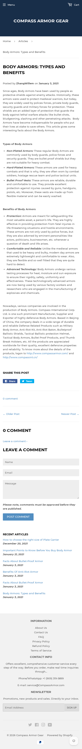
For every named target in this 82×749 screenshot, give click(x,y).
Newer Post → (70, 413)
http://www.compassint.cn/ (20, 357)
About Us (41, 627)
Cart (76, 4)
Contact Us (41, 632)
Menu (11, 4)
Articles (23, 41)
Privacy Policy (41, 641)
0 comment (10, 398)
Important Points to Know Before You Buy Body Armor (37, 550)
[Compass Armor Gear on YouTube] (50, 725)
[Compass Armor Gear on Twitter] (30, 725)
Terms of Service (41, 650)
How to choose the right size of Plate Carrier (31, 539)
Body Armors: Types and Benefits (24, 593)
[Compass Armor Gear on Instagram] (43, 725)
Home (7, 41)
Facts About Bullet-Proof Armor (23, 561)
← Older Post (11, 413)
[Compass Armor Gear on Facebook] (37, 725)
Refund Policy (41, 645)
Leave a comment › (15, 441)
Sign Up (72, 707)
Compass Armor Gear (41, 20)
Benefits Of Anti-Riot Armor (20, 571)
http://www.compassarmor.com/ (47, 353)
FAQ (41, 636)
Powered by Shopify (59, 735)
